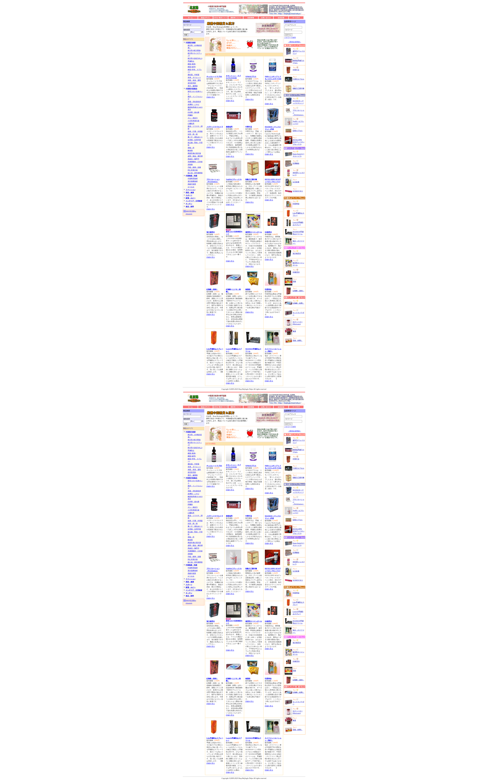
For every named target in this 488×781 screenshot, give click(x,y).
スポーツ (189, 195)
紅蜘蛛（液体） (212, 289)
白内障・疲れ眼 (193, 112)
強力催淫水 (211, 232)
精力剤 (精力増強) (194, 50)
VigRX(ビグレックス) (234, 179)
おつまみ (191, 187)
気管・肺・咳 (193, 134)
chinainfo (189, 214)
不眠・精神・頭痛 (194, 167)
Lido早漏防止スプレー (215, 349)
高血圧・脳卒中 (193, 159)
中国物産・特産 (191, 176)
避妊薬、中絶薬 (193, 75)
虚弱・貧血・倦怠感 (195, 156)
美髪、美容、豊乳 (194, 80)
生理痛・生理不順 (194, 140)
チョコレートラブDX (214, 77)
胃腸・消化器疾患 (194, 102)
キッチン (189, 204)
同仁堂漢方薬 (193, 170)
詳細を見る (211, 97)
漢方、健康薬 (193, 86)
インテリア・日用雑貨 (194, 201)
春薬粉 (247, 289)
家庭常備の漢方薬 (194, 153)
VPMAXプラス (250, 77)
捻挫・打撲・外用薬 (195, 131)
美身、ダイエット (194, 77)
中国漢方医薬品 (191, 89)
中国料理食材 (193, 178)
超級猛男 (229, 127)
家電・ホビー (191, 198)
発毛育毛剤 (192, 83)
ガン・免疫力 (193, 118)
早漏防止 (191, 61)
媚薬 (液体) (192, 64)
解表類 (190, 150)
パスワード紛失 (290, 37)
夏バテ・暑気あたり (195, 137)
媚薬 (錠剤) (192, 67)
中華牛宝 (248, 127)
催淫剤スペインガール (253, 232)
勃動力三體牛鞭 (251, 179)
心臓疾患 (191, 123)
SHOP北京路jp (191, 211)
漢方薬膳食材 (193, 181)
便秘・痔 (191, 148)
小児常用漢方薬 (193, 121)
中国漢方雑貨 (191, 43)
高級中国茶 (192, 184)
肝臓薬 (190, 115)
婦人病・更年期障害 (195, 173)
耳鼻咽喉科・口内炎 (195, 162)
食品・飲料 (190, 206)
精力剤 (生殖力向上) (195, 58)
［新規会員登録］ (294, 42)
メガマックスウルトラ (215, 127)
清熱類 (190, 164)
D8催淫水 (268, 232)
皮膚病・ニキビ (193, 104)
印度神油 (268, 289)
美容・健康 (190, 192)
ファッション (191, 190)
